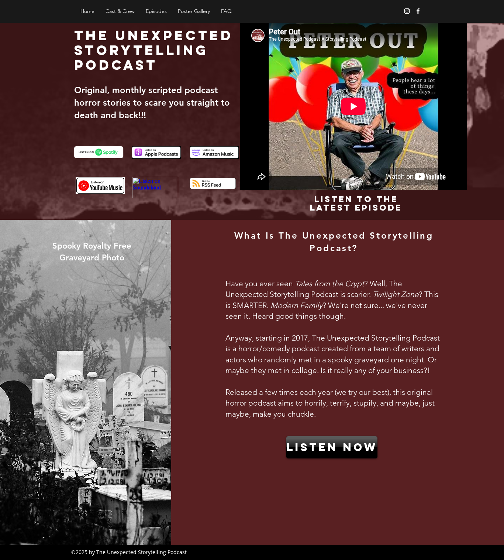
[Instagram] (407, 11)
